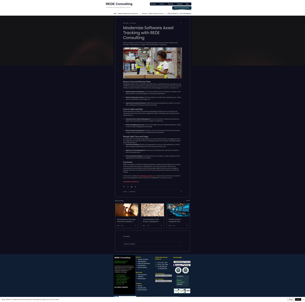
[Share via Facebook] (124, 186)
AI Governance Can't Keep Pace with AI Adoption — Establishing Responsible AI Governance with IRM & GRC (126, 220)
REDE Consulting (122, 258)
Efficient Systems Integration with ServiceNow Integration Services (177, 220)
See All (188, 200)
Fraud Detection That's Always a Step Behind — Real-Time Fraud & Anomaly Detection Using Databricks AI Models (152, 220)
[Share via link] (135, 186)
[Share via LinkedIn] (131, 186)
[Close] (303, 299)
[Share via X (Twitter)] (128, 186)
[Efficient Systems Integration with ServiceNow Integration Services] (178, 210)
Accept (298, 299)
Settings (291, 299)
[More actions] (181, 23)
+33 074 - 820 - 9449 (162, 264)
